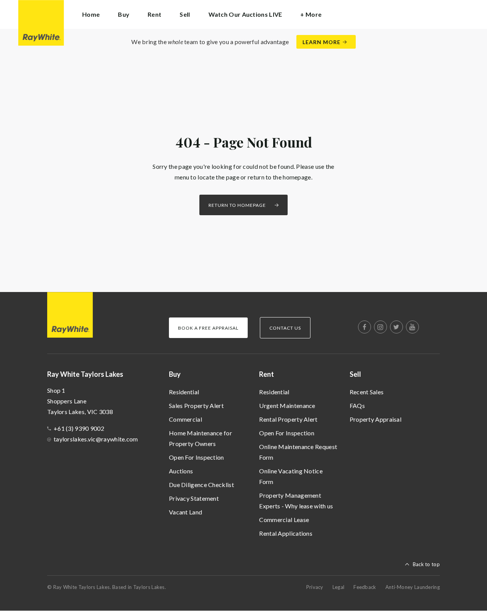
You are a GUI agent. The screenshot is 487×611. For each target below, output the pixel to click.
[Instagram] (380, 327)
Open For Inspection (196, 457)
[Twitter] (396, 327)
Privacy (314, 587)
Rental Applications (285, 533)
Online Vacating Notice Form (291, 476)
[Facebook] (364, 327)
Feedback (364, 587)
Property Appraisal (375, 419)
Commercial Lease (284, 519)
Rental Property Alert (288, 419)
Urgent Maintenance (287, 405)
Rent (266, 374)
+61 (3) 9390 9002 (79, 428)
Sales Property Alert (196, 405)
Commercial (185, 419)
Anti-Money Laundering (412, 587)
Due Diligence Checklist (201, 484)
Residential (184, 391)
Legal (339, 587)
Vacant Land (185, 512)
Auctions (181, 471)
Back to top (426, 564)
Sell (355, 374)
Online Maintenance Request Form (298, 452)
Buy (175, 374)
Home (91, 14)
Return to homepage (237, 205)
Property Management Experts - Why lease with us (296, 500)
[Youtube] (412, 327)
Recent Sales (367, 391)
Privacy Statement (194, 498)
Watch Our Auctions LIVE (245, 14)
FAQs (357, 405)
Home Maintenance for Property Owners (200, 438)
